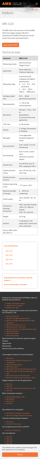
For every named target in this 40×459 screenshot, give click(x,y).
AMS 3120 (9, 251)
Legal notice (6, 343)
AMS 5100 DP (10, 401)
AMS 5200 (9, 386)
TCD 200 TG (9, 422)
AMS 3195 (9, 264)
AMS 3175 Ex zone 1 (12, 367)
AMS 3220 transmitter (12, 333)
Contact (5, 341)
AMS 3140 (9, 255)
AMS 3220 (9, 384)
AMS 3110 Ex (10, 358)
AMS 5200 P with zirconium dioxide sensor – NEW (21, 388)
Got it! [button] (20, 454)
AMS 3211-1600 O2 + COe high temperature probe (21, 329)
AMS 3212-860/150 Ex (12, 331)
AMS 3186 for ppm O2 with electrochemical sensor (21, 369)
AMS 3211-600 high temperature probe (18, 318)
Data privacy (6, 346)
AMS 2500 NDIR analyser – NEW (15, 397)
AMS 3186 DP (10, 399)
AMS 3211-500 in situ (12, 316)
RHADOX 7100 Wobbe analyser (15, 303)
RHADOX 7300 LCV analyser (14, 306)
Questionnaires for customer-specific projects (19, 338)
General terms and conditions (13, 348)
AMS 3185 (9, 259)
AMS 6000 (9, 403)
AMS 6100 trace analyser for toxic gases (18, 413)
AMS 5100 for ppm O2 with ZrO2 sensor (18, 375)
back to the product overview (15, 284)
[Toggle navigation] (37, 4)
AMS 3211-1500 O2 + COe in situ (15, 327)
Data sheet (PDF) (11, 45)
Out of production (11, 246)
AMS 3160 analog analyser (14, 365)
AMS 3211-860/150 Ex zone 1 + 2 (16, 325)
